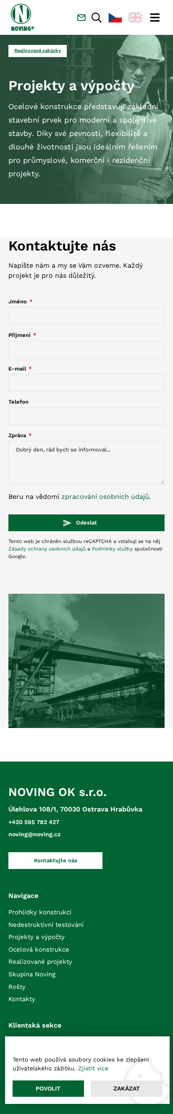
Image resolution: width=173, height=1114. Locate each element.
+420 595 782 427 (33, 822)
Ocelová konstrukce (38, 949)
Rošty (17, 987)
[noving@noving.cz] (81, 17)
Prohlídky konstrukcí (39, 912)
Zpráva (18, 435)
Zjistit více (93, 1068)
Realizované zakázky (37, 50)
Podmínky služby (112, 549)
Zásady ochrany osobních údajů (47, 549)
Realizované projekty (40, 961)
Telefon (18, 402)
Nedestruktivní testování (46, 925)
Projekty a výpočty (36, 937)
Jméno (18, 301)
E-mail (18, 368)
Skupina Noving (31, 974)
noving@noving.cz (34, 834)
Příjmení (20, 335)
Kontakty (21, 999)
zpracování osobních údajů (105, 497)
